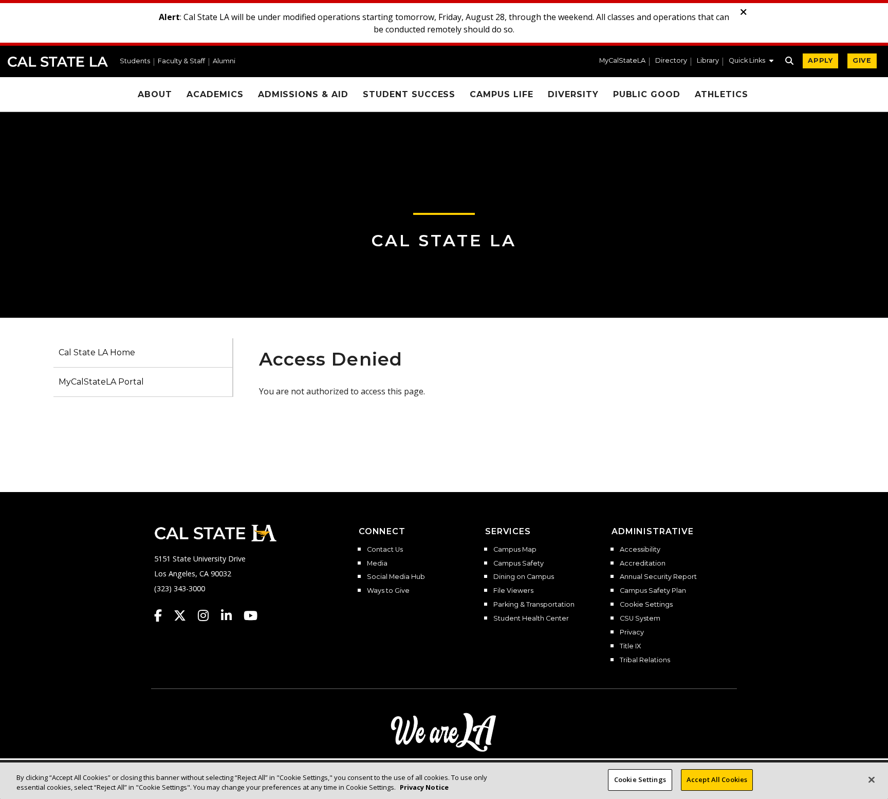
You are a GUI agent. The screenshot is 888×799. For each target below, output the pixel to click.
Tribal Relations (645, 660)
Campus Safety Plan (653, 590)
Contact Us (385, 549)
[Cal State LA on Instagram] (208, 615)
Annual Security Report (658, 576)
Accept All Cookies (717, 779)
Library (708, 61)
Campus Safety (518, 563)
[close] (743, 12)
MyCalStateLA (622, 61)
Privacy (632, 632)
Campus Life (501, 94)
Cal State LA (58, 62)
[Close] (871, 779)
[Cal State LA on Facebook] (163, 615)
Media (377, 563)
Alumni (224, 61)
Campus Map (514, 549)
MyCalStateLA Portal (101, 382)
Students (135, 61)
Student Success (409, 94)
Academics (215, 94)
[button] (751, 62)
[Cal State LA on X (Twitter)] (185, 615)
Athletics (721, 94)
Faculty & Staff (181, 61)
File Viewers (513, 590)
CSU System (640, 618)
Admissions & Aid (303, 94)
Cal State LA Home (97, 352)
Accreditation (642, 563)
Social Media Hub (396, 576)
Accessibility (640, 549)
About (155, 94)
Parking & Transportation (534, 604)
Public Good (647, 94)
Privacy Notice (424, 787)
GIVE (862, 60)
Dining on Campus (523, 576)
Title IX (630, 646)
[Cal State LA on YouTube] (250, 615)
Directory (671, 61)
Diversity (573, 94)
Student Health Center (531, 618)
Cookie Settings (646, 604)
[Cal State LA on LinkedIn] (231, 615)
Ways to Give (388, 590)
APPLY (820, 60)
